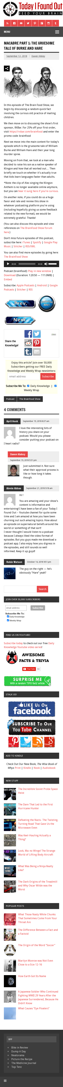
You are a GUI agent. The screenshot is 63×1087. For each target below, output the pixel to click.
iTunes (26, 242)
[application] (31, 264)
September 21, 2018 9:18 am (39, 488)
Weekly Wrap (31, 390)
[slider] (53, 263)
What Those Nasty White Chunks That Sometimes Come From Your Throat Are (37, 918)
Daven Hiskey (38, 56)
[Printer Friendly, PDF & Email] (54, 334)
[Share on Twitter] (37, 334)
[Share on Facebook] (28, 334)
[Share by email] (37, 352)
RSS (31, 289)
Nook (37, 767)
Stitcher (18, 246)
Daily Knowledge (40, 386)
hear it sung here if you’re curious (38, 191)
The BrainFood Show (16, 256)
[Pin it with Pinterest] (37, 343)
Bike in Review (19, 1047)
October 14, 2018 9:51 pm (39, 562)
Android (42, 285)
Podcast (10, 399)
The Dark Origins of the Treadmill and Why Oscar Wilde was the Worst (37, 885)
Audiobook (48, 767)
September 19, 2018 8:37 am (36, 421)
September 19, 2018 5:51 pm (23, 460)
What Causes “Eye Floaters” (33, 1008)
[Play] (8, 264)
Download (10, 275)
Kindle (27, 767)
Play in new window (39, 271)
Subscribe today (13, 643)
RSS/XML (30, 246)
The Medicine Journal (23, 1063)
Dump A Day (18, 1051)
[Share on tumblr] (28, 352)
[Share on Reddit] (28, 343)
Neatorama (17, 1055)
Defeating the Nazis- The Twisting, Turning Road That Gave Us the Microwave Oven (38, 823)
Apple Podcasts (25, 285)
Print (18, 767)
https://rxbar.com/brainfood (26, 131)
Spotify (37, 242)
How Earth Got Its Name (32, 976)
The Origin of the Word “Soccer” (36, 945)
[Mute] (45, 264)
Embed (8, 279)
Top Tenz (16, 1066)
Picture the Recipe (21, 1059)
